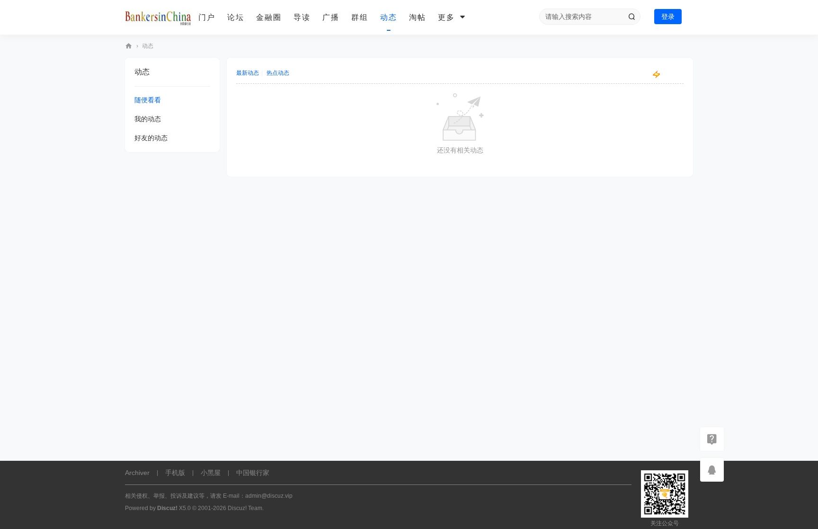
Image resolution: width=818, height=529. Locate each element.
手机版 (175, 472)
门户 (206, 17)
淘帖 (417, 17)
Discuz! (167, 508)
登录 (668, 16)
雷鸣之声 (672, 74)
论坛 (235, 17)
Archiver (137, 472)
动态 (388, 17)
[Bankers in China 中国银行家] (158, 17)
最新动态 (247, 73)
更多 (446, 17)
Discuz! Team (245, 508)
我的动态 (147, 119)
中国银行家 (252, 472)
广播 (330, 17)
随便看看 (147, 100)
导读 (302, 17)
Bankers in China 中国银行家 (129, 46)
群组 (359, 17)
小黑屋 (211, 472)
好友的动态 (151, 138)
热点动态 (278, 73)
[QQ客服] (712, 470)
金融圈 (269, 17)
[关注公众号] (712, 439)
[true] (631, 17)
